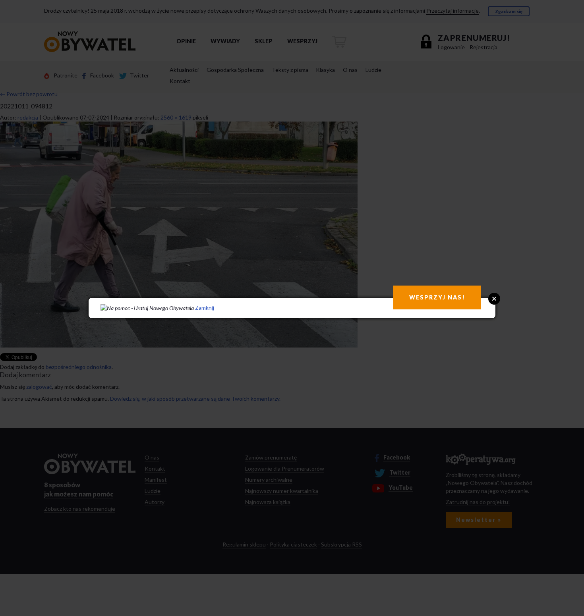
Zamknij (204, 307)
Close (494, 299)
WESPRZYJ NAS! (437, 297)
